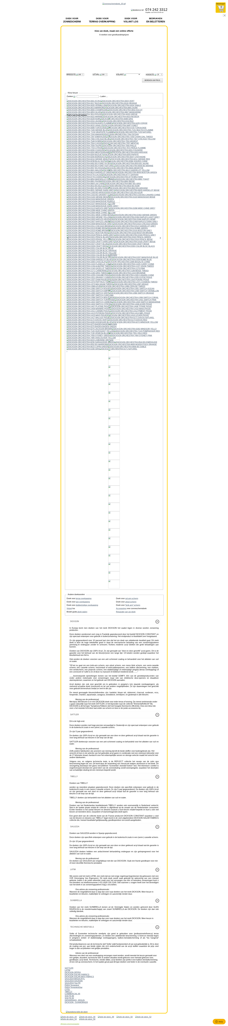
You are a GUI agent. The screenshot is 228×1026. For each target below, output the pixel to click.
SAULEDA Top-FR (73, 983)
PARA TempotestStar (73, 987)
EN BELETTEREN (155, 20)
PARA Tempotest (72, 985)
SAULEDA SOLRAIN (74, 981)
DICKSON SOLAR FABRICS (77, 975)
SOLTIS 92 (69, 998)
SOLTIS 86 (69, 996)
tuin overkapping (83, 602)
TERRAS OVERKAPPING (102, 20)
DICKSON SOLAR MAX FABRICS (79, 977)
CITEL (67, 990)
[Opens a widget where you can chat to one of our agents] (219, 1022)
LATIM (67, 970)
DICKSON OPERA (73, 972)
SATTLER (69, 968)
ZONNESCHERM (72, 20)
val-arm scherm (131, 598)
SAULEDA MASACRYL (75, 979)
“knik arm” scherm (132, 605)
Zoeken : (72, 96)
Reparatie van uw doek (125, 612)
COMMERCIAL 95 (72, 994)
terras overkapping (83, 598)
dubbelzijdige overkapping (87, 605)
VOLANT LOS (131, 20)
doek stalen (82, 612)
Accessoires (121, 608)
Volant (69, 608)
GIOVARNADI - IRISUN (75, 1000)
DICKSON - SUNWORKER (76, 1002)
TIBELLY (68, 992)
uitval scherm (130, 602)
